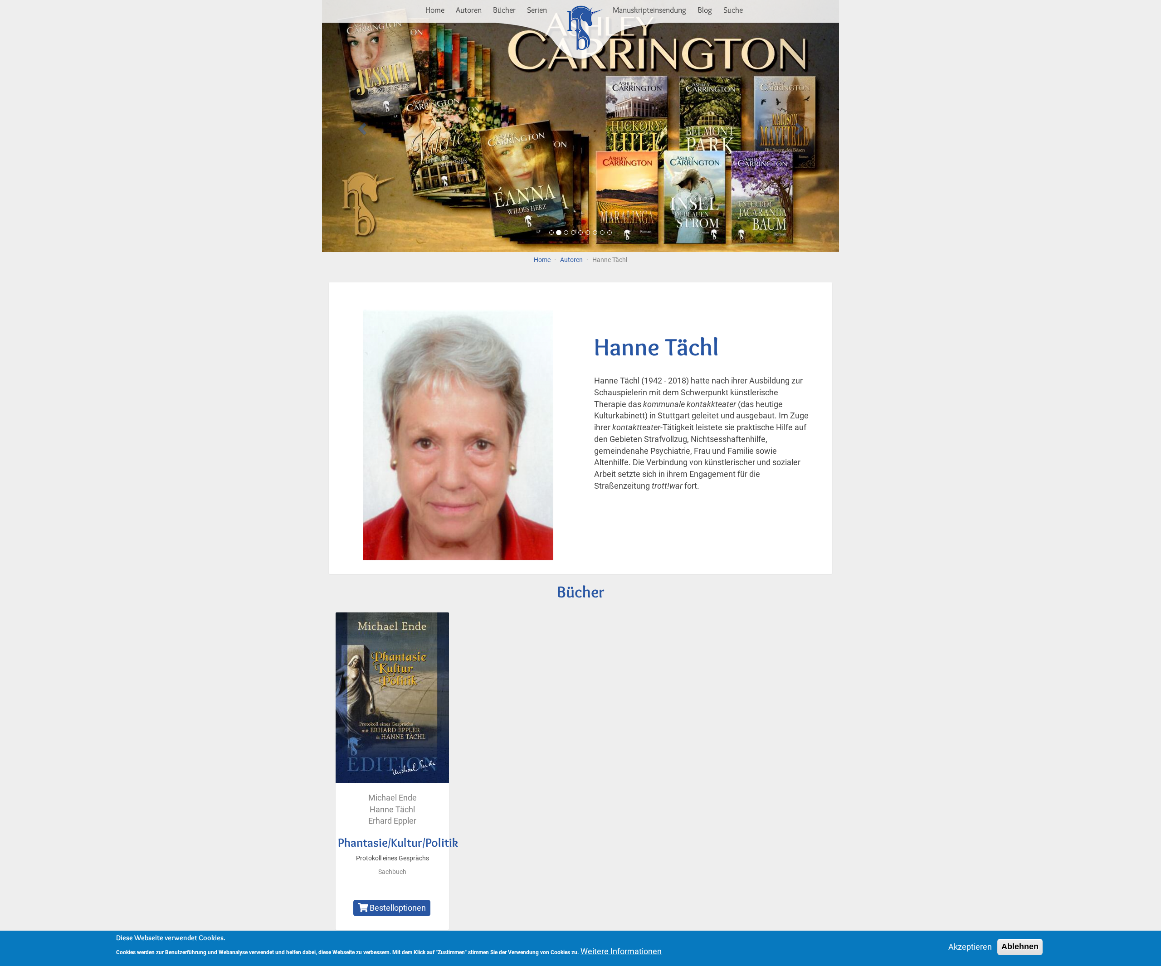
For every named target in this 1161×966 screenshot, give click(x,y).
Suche (733, 10)
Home (434, 10)
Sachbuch (392, 872)
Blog (705, 10)
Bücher (504, 10)
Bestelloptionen (397, 908)
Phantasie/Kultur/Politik (398, 842)
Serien (537, 10)
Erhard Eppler (392, 820)
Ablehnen (1020, 946)
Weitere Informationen (621, 951)
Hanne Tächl (392, 809)
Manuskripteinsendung (649, 10)
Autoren (469, 10)
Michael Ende (392, 797)
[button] (361, 126)
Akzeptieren (970, 946)
